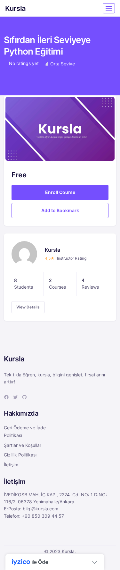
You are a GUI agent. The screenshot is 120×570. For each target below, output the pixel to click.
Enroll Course (60, 192)
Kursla (15, 8)
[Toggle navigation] (109, 8)
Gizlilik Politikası (20, 454)
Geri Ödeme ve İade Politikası (25, 431)
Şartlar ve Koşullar (22, 445)
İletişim (11, 464)
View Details (28, 307)
